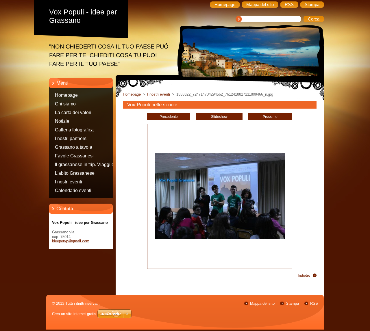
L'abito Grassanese (75, 173)
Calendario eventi (73, 190)
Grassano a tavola (73, 147)
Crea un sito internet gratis (74, 314)
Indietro (304, 275)
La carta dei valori (73, 112)
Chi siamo (65, 103)
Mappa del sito (262, 303)
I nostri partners (70, 138)
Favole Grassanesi (74, 155)
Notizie (62, 121)
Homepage (66, 95)
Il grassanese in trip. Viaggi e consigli (84, 165)
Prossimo (270, 117)
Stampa (292, 303)
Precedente (169, 117)
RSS (314, 303)
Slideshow (219, 117)
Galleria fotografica (74, 129)
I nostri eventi (68, 181)
